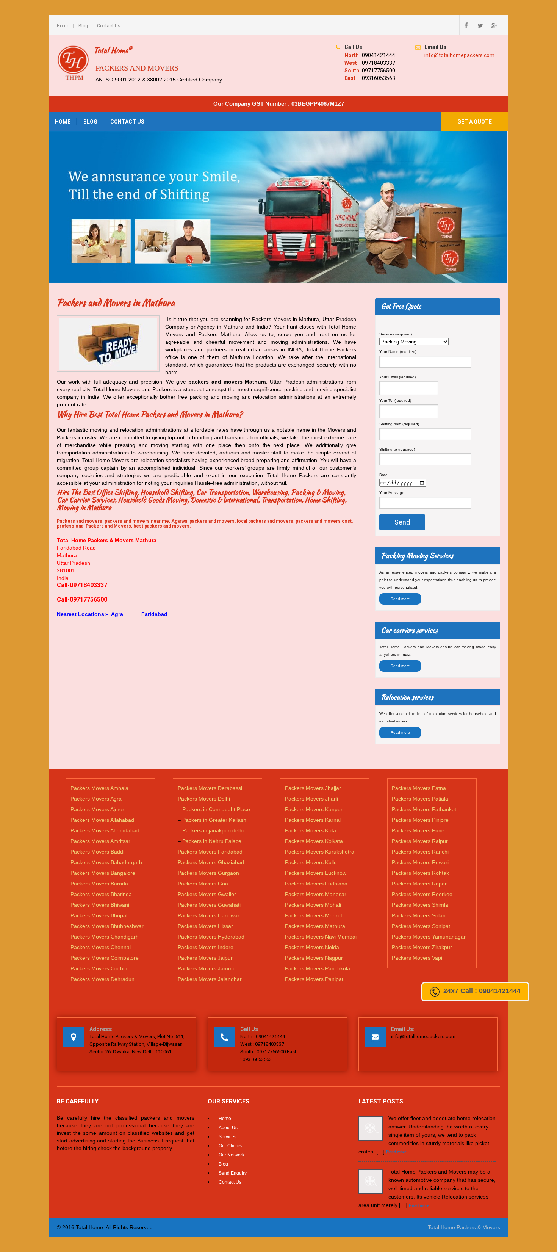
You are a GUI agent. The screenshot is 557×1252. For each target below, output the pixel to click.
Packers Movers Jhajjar (313, 788)
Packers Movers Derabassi (210, 788)
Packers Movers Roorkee (422, 894)
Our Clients (230, 1146)
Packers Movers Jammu (207, 968)
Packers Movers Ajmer (97, 809)
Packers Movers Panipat (314, 979)
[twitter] (480, 25)
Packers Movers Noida (312, 947)
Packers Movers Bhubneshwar (107, 926)
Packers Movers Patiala (420, 799)
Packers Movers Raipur (420, 841)
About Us (228, 1127)
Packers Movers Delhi (204, 799)
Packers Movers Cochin (98, 968)
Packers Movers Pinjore (420, 820)
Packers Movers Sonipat (421, 926)
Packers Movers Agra (96, 799)
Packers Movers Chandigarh (104, 937)
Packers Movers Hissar (205, 926)
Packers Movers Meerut (313, 915)
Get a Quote (474, 122)
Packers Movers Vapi (417, 958)
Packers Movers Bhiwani (99, 905)
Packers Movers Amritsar (100, 841)
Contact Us (108, 26)
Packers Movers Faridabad (210, 852)
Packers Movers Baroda (99, 884)
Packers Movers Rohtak (420, 873)
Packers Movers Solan (419, 915)
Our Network (231, 1155)
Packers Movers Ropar (419, 884)
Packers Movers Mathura (315, 926)
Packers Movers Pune (418, 830)
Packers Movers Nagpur (314, 958)
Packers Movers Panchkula (317, 968)
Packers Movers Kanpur (314, 809)
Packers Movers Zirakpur (422, 947)
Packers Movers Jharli (311, 799)
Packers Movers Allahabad (102, 820)
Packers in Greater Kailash (214, 820)
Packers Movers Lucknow (315, 873)
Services (227, 1136)
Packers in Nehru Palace (211, 841)
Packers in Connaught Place (216, 809)
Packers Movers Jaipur (205, 958)
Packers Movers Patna (419, 788)
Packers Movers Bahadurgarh (106, 862)
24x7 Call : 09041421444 (482, 991)
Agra (117, 614)
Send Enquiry (233, 1173)
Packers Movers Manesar (315, 894)
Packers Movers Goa (203, 884)
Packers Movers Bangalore (102, 873)
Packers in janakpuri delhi (213, 830)
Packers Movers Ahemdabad (104, 830)
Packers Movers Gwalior (207, 894)
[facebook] (466, 25)
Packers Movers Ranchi (420, 852)
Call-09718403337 (82, 585)
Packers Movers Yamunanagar (429, 937)
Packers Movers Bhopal (98, 915)
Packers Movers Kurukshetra (319, 852)
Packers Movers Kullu (311, 862)
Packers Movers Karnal (313, 820)
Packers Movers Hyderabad (211, 937)
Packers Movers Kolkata (314, 841)
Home (63, 26)
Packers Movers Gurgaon (208, 873)
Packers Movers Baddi (97, 852)
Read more (400, 599)
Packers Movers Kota (310, 830)
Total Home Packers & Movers (464, 1227)
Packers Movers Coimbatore (104, 958)
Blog (83, 26)
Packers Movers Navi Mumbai (321, 937)
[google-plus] (493, 25)
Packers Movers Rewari (420, 862)
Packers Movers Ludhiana (316, 884)
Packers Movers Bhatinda (101, 894)
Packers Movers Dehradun (102, 979)
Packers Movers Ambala (99, 788)
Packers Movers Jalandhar (210, 979)
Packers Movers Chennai (100, 947)
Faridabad (153, 614)
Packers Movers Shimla (420, 905)
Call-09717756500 (82, 599)
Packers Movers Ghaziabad (211, 862)
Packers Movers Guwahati (209, 905)
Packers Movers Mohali (313, 905)
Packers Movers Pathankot (424, 809)
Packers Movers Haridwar (208, 915)
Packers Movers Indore (205, 947)
